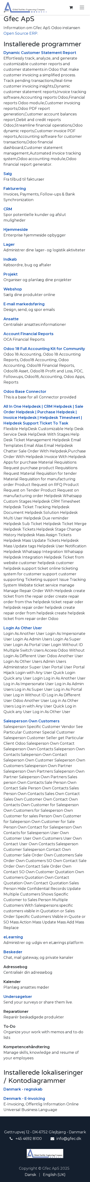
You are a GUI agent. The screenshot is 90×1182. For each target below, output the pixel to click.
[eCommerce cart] (70, 7)
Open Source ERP (20, 33)
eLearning (13, 937)
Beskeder (12, 952)
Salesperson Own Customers (31, 721)
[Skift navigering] (82, 7)
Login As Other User (22, 628)
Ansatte (11, 319)
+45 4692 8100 (28, 1138)
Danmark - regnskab (22, 1089)
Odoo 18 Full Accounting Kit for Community (44, 349)
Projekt (10, 274)
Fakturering (14, 188)
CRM (7, 209)
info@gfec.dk (69, 1138)
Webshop (12, 289)
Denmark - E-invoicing (24, 1098)
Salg (7, 174)
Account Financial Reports (28, 334)
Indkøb (10, 259)
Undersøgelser (17, 996)
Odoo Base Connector (24, 391)
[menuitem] (30, 1174)
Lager (9, 244)
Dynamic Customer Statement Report (39, 53)
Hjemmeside (15, 229)
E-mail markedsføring (24, 304)
